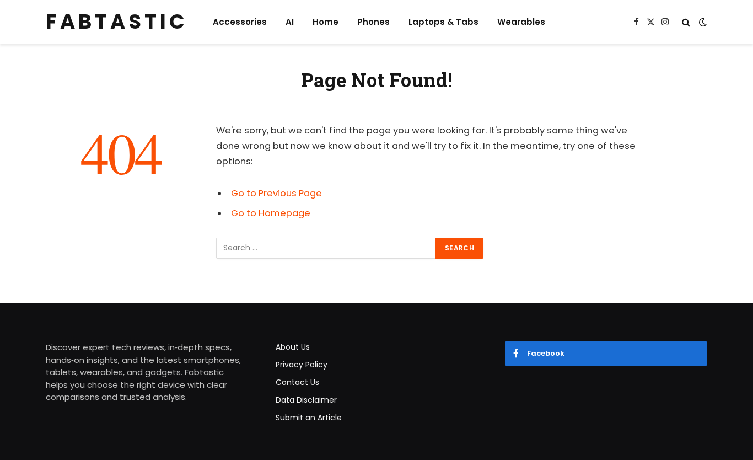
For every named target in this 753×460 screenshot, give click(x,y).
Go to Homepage (270, 213)
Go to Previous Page (276, 193)
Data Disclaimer (306, 399)
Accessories (240, 22)
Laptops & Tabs (443, 22)
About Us (293, 346)
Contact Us (297, 382)
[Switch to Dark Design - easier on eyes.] (701, 22)
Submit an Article (309, 417)
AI (290, 22)
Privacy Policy (301, 364)
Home (325, 22)
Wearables (521, 22)
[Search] (686, 22)
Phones (373, 22)
